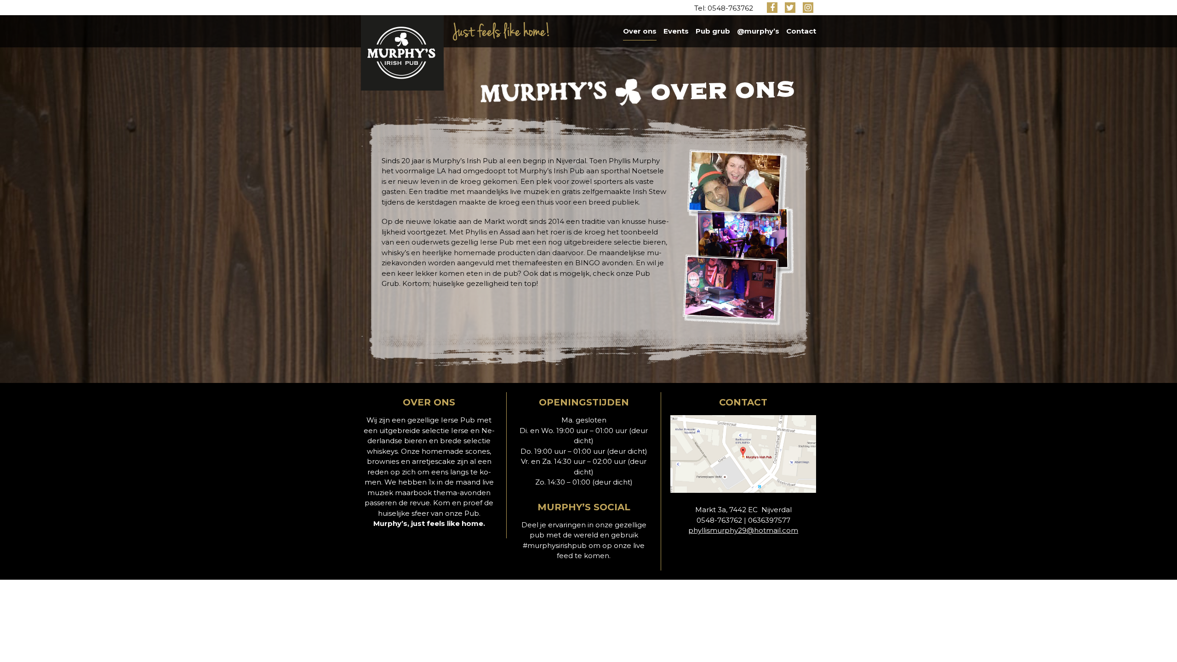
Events (676, 31)
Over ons (640, 31)
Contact (801, 31)
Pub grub (713, 31)
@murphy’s (758, 31)
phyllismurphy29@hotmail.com (743, 530)
